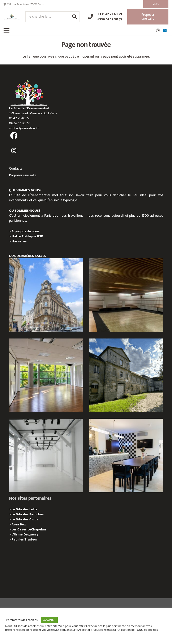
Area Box (19, 524)
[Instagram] (157, 30)
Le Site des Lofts (24, 509)
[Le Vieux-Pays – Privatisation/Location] (126, 375)
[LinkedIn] (164, 30)
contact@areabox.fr (24, 128)
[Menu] (6, 30)
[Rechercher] (74, 16)
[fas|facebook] (14, 135)
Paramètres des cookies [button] (22, 620)
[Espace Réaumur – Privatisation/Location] (46, 295)
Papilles (18, 539)
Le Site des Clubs (25, 519)
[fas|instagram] (14, 151)
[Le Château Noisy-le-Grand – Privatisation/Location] (126, 295)
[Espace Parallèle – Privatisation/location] (46, 455)
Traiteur (31, 539)
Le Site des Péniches (28, 514)
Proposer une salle (22, 175)
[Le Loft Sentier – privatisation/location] (126, 455)
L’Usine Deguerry (25, 534)
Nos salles (19, 241)
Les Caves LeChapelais (29, 529)
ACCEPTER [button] (49, 620)
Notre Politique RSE (27, 236)
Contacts (15, 168)
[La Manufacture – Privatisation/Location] (46, 375)
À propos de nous (25, 231)
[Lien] (12, 16)
